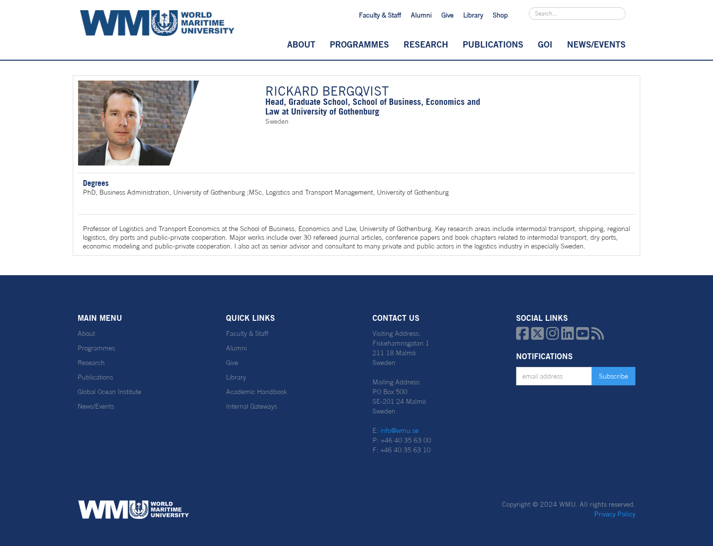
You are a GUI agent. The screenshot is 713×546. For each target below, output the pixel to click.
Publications (493, 44)
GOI (545, 44)
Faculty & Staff (380, 15)
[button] (301, 44)
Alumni (421, 15)
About (301, 44)
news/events (596, 44)
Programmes (359, 44)
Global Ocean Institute (109, 392)
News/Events (96, 406)
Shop (500, 15)
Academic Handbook (256, 392)
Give (447, 15)
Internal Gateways (251, 406)
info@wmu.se (399, 430)
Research (426, 44)
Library (473, 15)
